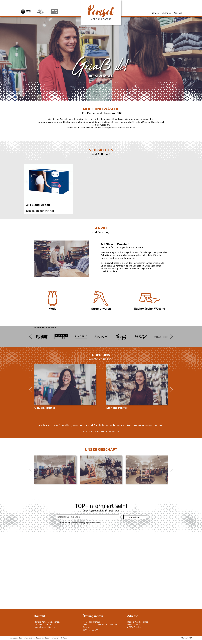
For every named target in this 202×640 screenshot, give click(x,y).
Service (155, 12)
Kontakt (178, 12)
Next (92, 258)
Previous (31, 258)
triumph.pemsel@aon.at (44, 627)
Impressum (14, 638)
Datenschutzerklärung (27, 638)
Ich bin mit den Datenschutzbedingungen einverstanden (80, 523)
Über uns (166, 12)
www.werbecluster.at (59, 638)
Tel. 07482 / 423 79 (42, 624)
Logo (83, 1)
